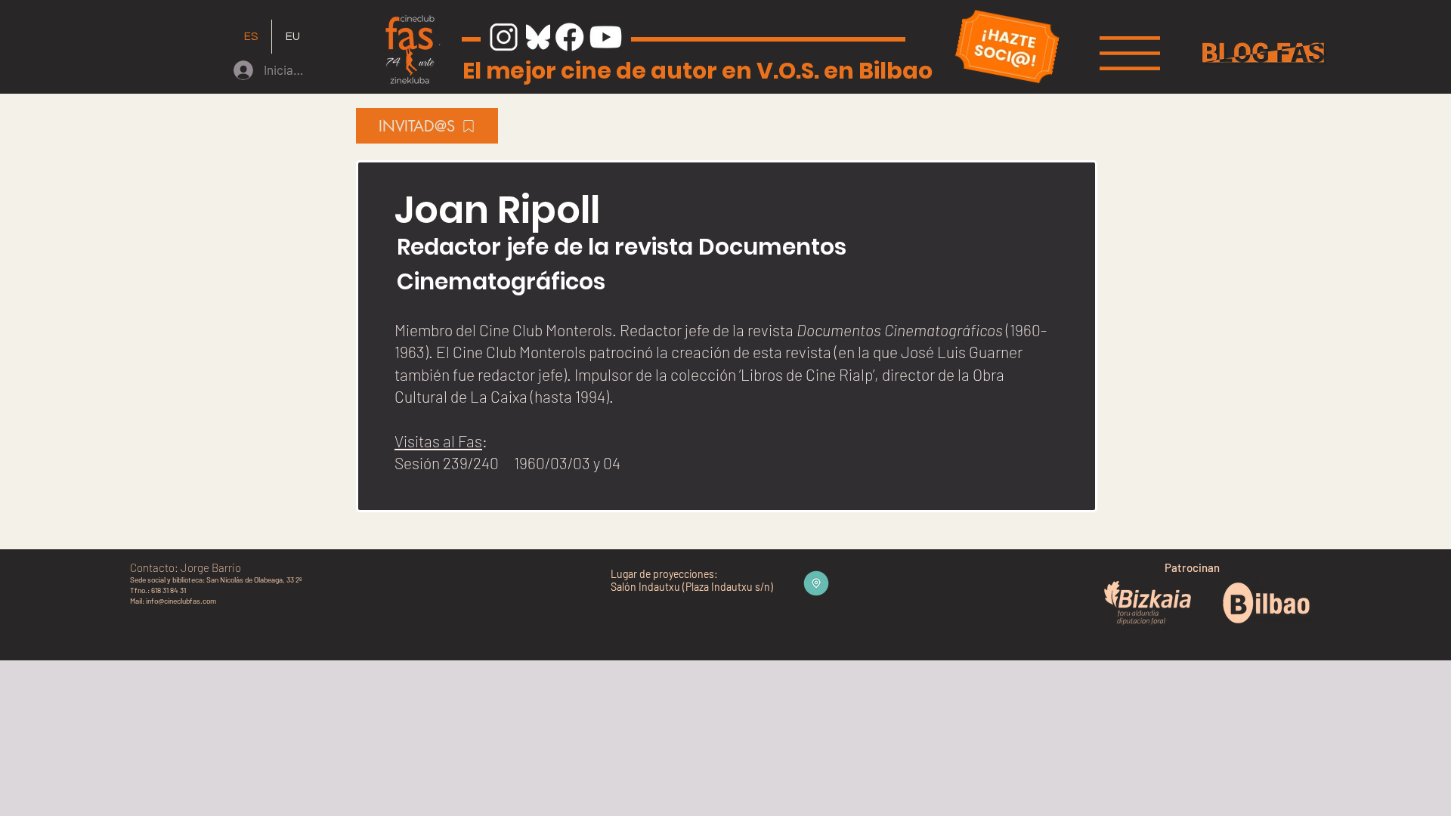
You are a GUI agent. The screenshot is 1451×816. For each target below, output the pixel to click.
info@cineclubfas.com (181, 600)
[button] (1130, 53)
